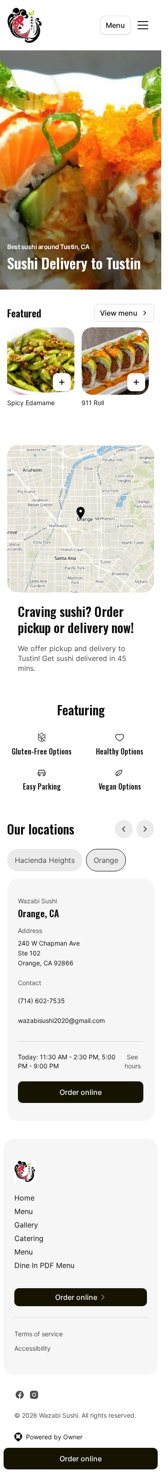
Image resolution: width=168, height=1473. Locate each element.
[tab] (44, 860)
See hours (133, 1061)
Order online (81, 1092)
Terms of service (38, 1334)
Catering (28, 1238)
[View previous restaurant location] (124, 829)
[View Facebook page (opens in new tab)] (19, 1394)
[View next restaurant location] (145, 829)
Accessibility (32, 1348)
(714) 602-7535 (41, 1003)
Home (24, 1197)
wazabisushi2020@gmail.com (61, 1023)
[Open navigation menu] (143, 25)
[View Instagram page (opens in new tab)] (34, 1394)
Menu (115, 25)
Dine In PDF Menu (44, 1265)
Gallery (26, 1224)
